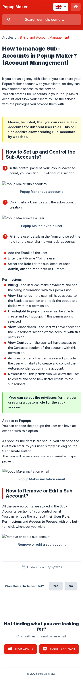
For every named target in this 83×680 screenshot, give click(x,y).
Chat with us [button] (24, 649)
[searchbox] (41, 19)
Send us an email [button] (62, 649)
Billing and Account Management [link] (44, 37)
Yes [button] (55, 586)
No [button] (71, 586)
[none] (15, 7)
